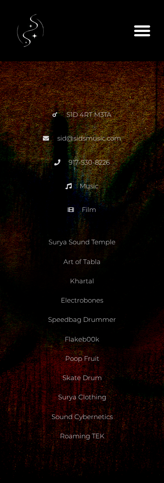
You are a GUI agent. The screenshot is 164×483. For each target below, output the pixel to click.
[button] (142, 31)
